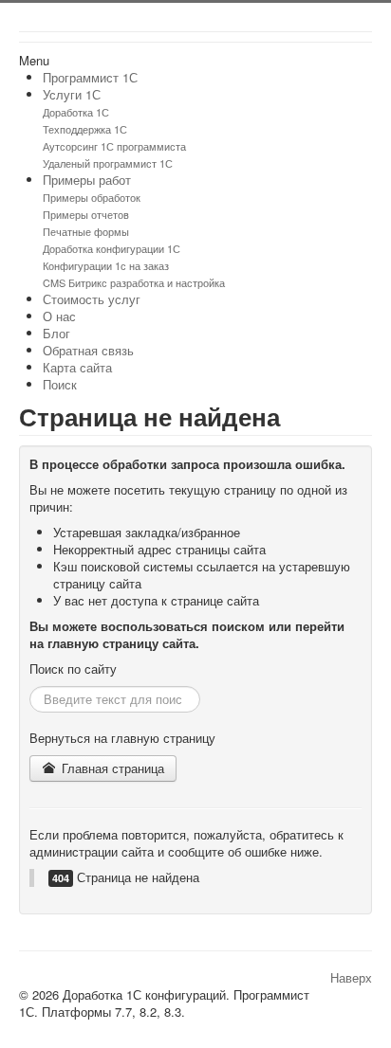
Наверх (351, 977)
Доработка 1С (76, 111)
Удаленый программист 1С (108, 163)
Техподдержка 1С (85, 128)
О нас (59, 316)
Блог (56, 333)
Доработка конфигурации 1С (111, 248)
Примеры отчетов (86, 214)
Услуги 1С (72, 94)
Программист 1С (90, 77)
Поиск (60, 384)
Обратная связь (88, 350)
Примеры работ (87, 180)
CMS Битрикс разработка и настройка (134, 282)
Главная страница (111, 768)
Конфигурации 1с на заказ (106, 265)
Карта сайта (77, 367)
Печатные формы (86, 231)
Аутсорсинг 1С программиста (114, 146)
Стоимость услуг (91, 299)
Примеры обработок (91, 197)
